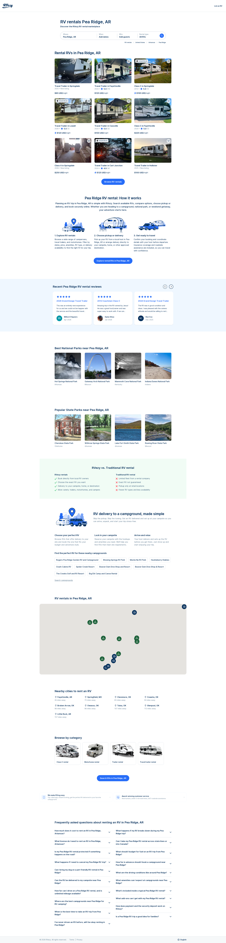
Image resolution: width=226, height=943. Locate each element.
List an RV (218, 6)
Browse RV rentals (113, 182)
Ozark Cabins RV (63, 567)
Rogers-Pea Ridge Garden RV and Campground (77, 560)
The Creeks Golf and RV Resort (70, 573)
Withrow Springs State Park (97, 443)
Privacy (79, 940)
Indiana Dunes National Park (157, 381)
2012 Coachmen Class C (108, 301)
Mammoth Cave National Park (128, 381)
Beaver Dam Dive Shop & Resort (149, 567)
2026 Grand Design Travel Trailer (72, 301)
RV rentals (128, 42)
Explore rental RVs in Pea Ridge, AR (113, 261)
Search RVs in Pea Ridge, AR (113, 778)
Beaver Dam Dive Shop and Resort (114, 567)
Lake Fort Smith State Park (127, 443)
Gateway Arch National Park (97, 381)
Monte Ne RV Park (138, 560)
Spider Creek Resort (85, 567)
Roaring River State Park (156, 443)
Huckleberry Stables (160, 560)
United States (140, 42)
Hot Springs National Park (66, 381)
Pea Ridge (162, 42)
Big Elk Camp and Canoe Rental (103, 573)
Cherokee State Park (64, 443)
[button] (78, 36)
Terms (71, 940)
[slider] (103, 88)
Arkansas (152, 42)
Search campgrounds (64, 580)
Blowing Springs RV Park (114, 560)
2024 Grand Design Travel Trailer (153, 301)
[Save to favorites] (89, 61)
